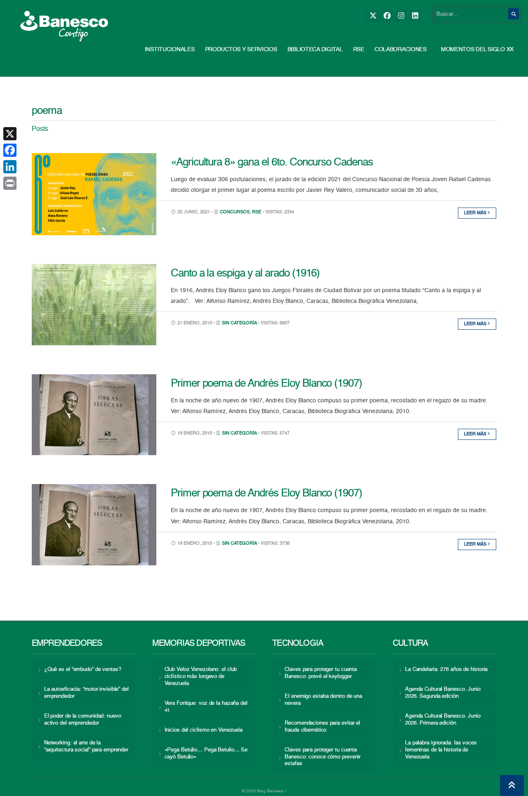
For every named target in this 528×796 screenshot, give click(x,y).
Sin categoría (239, 323)
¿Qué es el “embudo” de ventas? (82, 669)
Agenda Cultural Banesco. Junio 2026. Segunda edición (443, 693)
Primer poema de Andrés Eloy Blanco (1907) (266, 383)
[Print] (10, 183)
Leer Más (476, 213)
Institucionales (170, 49)
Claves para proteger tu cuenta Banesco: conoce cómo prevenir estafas (323, 757)
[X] (373, 16)
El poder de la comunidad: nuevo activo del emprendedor (82, 719)
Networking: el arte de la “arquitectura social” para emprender (86, 746)
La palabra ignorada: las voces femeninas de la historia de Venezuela (441, 750)
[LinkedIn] (415, 16)
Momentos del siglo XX (477, 49)
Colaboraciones (401, 49)
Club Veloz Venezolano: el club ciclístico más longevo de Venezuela (201, 676)
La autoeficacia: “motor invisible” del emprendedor (86, 693)
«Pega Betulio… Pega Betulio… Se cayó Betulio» (206, 753)
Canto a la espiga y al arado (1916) (245, 273)
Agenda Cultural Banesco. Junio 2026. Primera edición (443, 719)
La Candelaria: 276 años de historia (446, 669)
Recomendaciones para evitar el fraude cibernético (322, 726)
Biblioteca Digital (315, 49)
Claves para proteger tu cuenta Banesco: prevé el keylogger (321, 673)
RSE (358, 49)
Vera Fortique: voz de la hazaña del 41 (206, 707)
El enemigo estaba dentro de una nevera (323, 700)
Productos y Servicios (241, 49)
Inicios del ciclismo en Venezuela (204, 730)
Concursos (235, 212)
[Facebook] (387, 16)
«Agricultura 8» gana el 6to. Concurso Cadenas (272, 162)
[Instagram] (401, 16)
